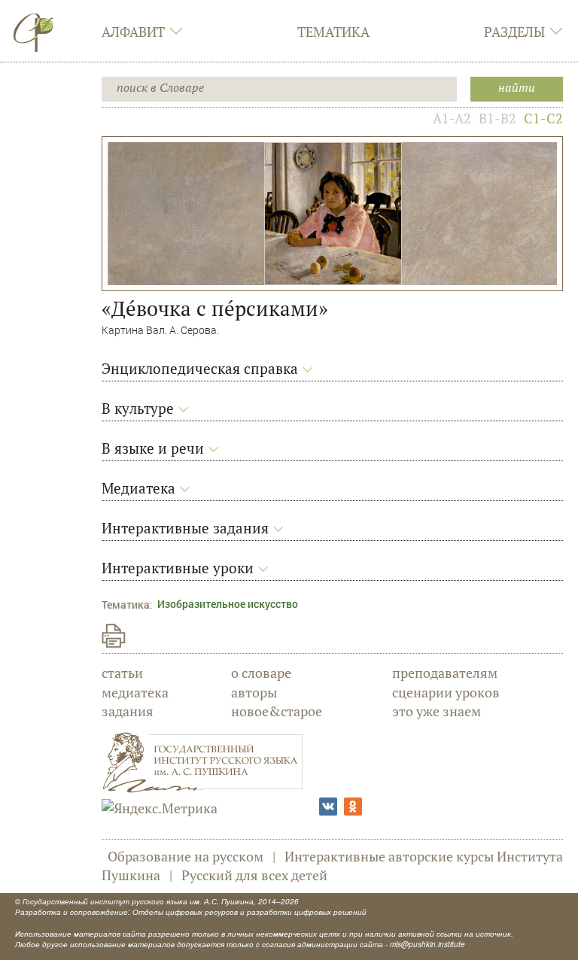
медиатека (135, 692)
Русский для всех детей (254, 875)
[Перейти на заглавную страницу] (34, 32)
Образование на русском (185, 856)
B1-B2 (497, 118)
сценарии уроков (446, 692)
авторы (254, 692)
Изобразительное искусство (227, 604)
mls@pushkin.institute (427, 944)
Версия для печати (114, 636)
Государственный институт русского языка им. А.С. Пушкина (138, 901)
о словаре (261, 673)
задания (128, 711)
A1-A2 (452, 118)
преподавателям (444, 673)
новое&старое (276, 711)
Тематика (333, 32)
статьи (122, 673)
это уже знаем (436, 711)
